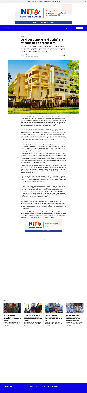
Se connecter (72, 28)
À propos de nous (45, 386)
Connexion (31, 386)
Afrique (34, 28)
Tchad (21, 28)
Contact (37, 386)
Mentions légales (55, 386)
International (28, 28)
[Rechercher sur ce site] (66, 28)
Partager (63, 55)
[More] (50, 28)
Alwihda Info (8, 28)
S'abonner (79, 28)
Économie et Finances (43, 28)
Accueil (16, 28)
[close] (85, 2)
